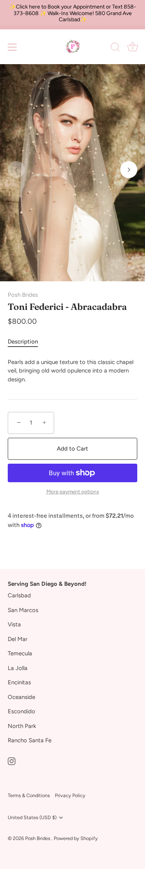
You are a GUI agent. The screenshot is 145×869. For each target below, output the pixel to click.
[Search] (115, 48)
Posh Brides (23, 294)
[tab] (27, 341)
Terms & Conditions (29, 795)
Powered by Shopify (76, 838)
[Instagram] (11, 760)
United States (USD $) (32, 817)
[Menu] (12, 47)
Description (23, 341)
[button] (16, 169)
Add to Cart (72, 448)
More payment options (72, 491)
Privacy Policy (70, 795)
